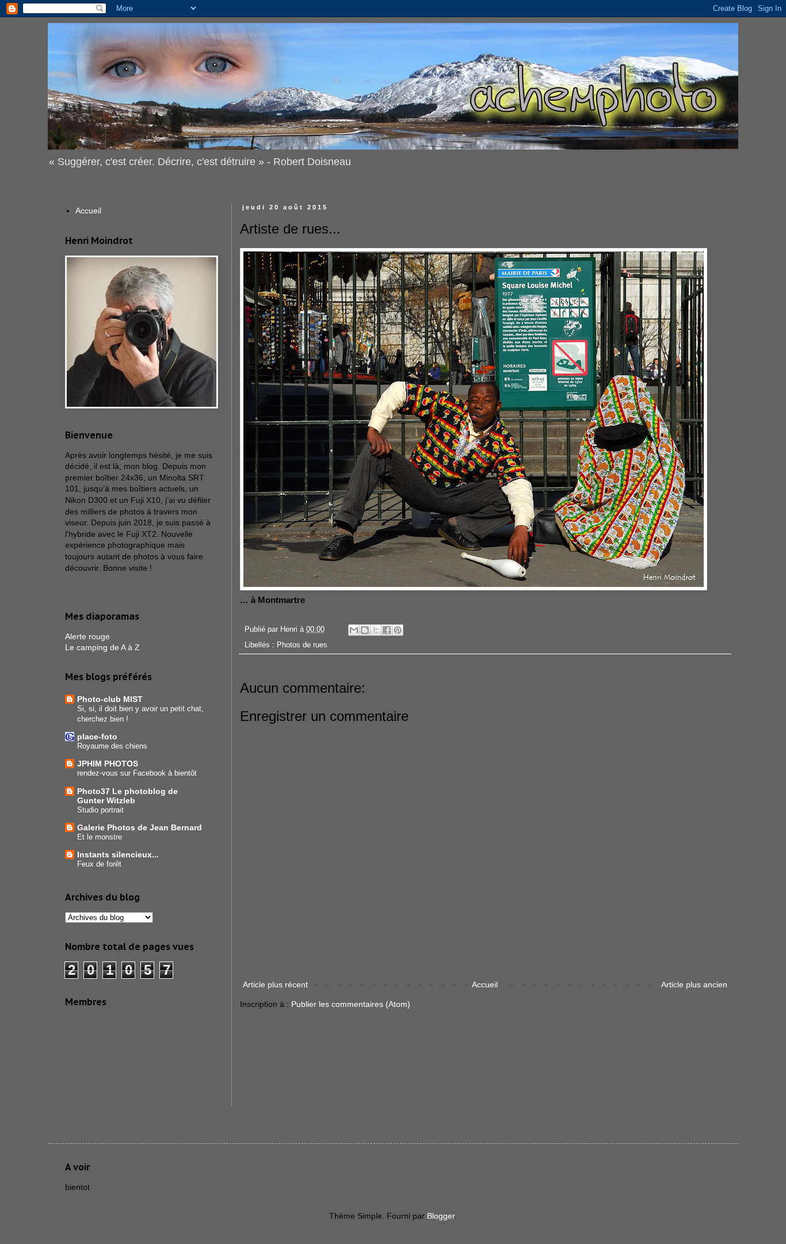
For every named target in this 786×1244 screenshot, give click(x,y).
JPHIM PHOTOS (107, 763)
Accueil (485, 984)
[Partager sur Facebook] (386, 630)
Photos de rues (302, 645)
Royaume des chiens (112, 746)
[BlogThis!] (365, 630)
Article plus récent (275, 984)
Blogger (441, 1215)
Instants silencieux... (118, 854)
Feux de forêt (99, 864)
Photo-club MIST (110, 699)
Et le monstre (99, 837)
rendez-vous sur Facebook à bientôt (137, 773)
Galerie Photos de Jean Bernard (139, 827)
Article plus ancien (694, 984)
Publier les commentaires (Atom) (350, 1004)
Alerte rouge (87, 636)
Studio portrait (100, 810)
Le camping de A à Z (102, 647)
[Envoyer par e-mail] (354, 630)
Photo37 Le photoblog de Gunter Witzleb (127, 796)
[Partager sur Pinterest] (397, 630)
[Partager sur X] (375, 630)
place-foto (97, 736)
